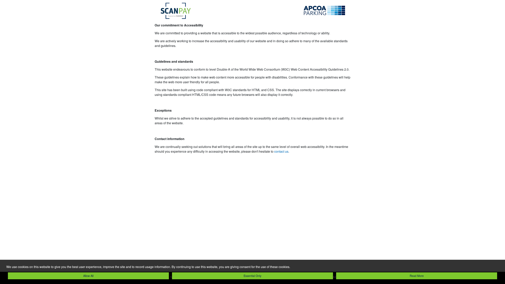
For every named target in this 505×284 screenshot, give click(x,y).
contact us (281, 151)
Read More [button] (417, 276)
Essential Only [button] (252, 276)
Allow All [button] (88, 276)
